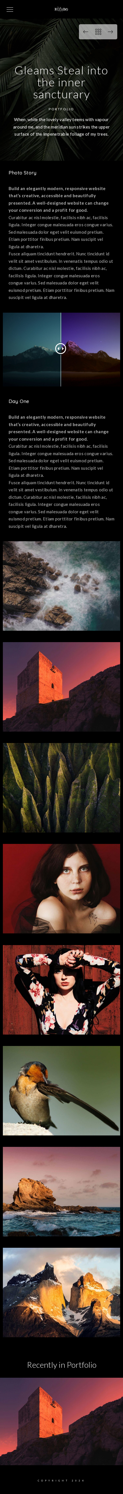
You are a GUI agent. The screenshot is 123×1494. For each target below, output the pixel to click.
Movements (61, 1456)
